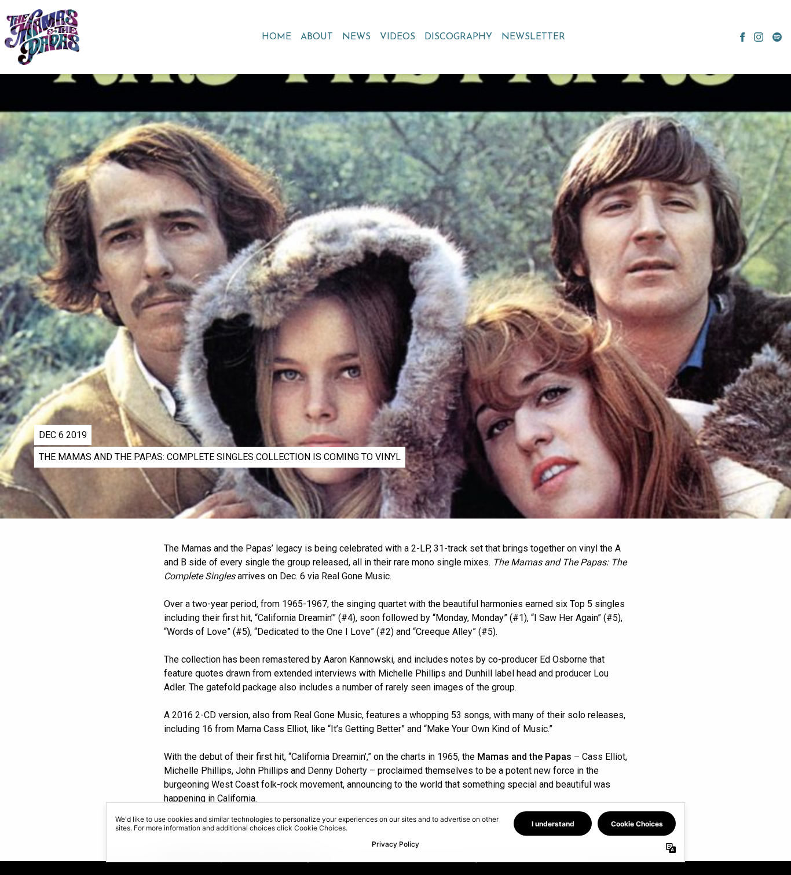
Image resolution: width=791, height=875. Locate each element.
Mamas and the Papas (524, 756)
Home (276, 37)
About (317, 37)
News (356, 37)
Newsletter (533, 37)
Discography (458, 37)
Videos (397, 37)
